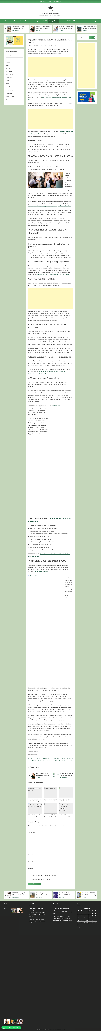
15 (92, 918)
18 (81, 920)
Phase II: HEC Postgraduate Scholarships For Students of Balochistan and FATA (66, 775)
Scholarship (34, 21)
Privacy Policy (43, 1)
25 (81, 922)
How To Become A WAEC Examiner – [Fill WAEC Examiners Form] (38, 921)
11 (81, 918)
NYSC (69, 21)
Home (7, 21)
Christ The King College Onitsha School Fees (89, 27)
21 (89, 920)
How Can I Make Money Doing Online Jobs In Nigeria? (65, 28)
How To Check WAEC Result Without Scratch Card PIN (88, 894)
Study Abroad (53, 21)
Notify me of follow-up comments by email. (43, 875)
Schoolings (9, 93)
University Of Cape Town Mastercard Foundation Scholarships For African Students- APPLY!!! (16, 28)
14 (89, 918)
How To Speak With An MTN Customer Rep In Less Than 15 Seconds (37, 914)
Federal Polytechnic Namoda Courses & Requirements (40, 894)
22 (92, 920)
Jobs (7, 80)
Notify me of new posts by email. (40, 879)
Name (30, 855)
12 (84, 918)
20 (87, 920)
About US (58, 1)
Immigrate (9, 71)
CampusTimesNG (50, 13)
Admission (14, 21)
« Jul (78, 927)
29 (92, 922)
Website (30, 868)
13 (87, 918)
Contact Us (52, 1)
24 (78, 922)
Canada (8, 62)
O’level (75, 21)
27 (87, 922)
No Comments (57, 46)
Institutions (24, 21)
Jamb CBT (44, 21)
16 (95, 918)
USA (7, 99)
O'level (83, 30)
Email (30, 862)
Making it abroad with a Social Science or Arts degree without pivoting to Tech (42, 28)
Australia (8, 59)
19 (84, 920)
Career (62, 21)
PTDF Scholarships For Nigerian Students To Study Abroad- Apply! (18, 894)
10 (78, 918)
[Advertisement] (50, 67)
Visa (7, 102)
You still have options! (41, 571)
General (8, 68)
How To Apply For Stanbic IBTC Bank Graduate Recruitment (64, 894)
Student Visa (33, 754)
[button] (7, 962)
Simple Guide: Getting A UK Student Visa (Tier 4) (43, 775)
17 (78, 920)
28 (89, 922)
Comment (31, 832)
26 (84, 922)
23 (95, 920)
